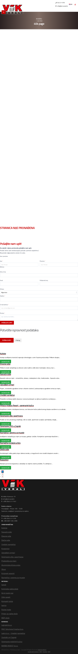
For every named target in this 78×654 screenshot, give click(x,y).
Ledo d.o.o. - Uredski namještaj (13, 633)
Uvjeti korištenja (42, 650)
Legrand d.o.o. (6, 625)
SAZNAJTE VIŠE (5, 361)
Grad (1, 280)
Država (2, 289)
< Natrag (17, 340)
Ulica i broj (3, 272)
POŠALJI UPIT (6, 340)
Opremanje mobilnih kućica (11, 641)
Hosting (45, 652)
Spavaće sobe (6, 532)
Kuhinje (4, 528)
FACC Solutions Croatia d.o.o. (12, 629)
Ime (1, 261)
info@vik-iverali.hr (62, 6)
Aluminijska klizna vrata (10, 565)
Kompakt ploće (7, 601)
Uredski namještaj (8, 544)
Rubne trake (6, 609)
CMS (40, 652)
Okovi (3, 569)
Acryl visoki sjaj (7, 593)
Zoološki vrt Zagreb (8, 637)
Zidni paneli (5, 597)
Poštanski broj (44, 280)
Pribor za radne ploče (9, 613)
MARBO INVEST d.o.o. (9, 645)
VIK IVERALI (39, 19)
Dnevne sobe (6, 536)
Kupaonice (5, 548)
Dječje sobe (5, 540)
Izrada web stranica (33, 652)
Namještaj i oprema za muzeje (13, 577)
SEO (49, 652)
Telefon (2, 296)
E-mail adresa (4, 304)
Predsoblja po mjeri (8, 561)
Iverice (3, 605)
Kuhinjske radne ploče (9, 589)
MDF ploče (5, 617)
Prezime (42, 261)
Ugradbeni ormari (8, 552)
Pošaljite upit (7, 323)
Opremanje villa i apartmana (12, 556)
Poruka (2, 313)
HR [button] (71, 4)
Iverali (3, 584)
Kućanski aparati (8, 573)
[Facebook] (75, 4)
